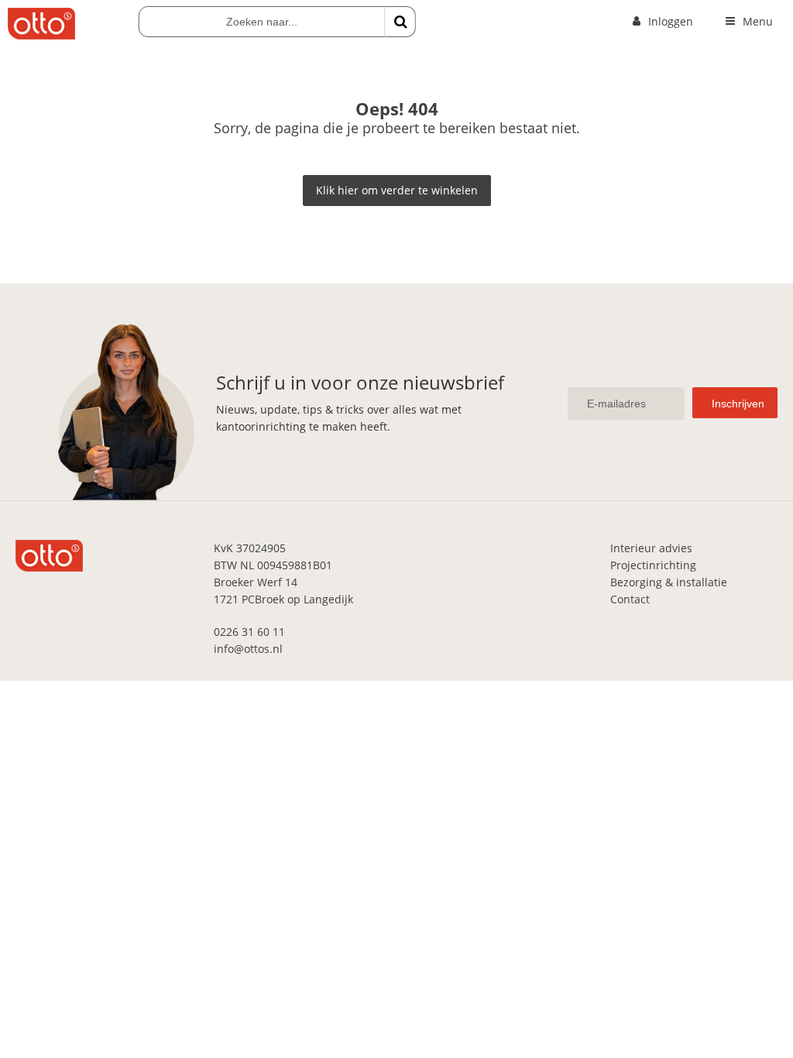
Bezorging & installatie (668, 582)
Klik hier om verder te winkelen (397, 190)
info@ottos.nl (248, 648)
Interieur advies (651, 548)
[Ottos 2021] (41, 35)
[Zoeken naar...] (400, 21)
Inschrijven (738, 403)
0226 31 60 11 (249, 631)
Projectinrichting (653, 565)
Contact (630, 599)
